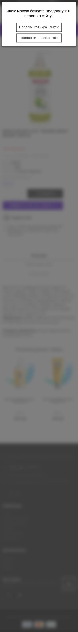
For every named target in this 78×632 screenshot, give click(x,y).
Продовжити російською (39, 38)
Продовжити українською (39, 27)
